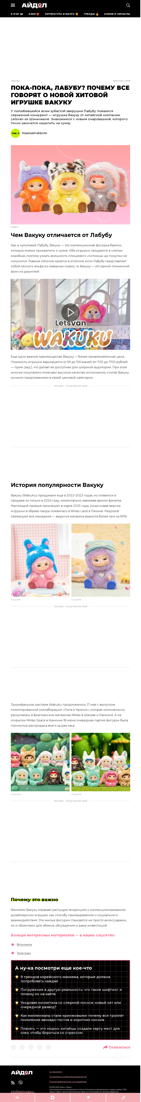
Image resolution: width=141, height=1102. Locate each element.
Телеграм (24, 953)
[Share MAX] (52, 1097)
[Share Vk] (17, 1097)
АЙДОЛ (34, 5)
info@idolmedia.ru (22, 1091)
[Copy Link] (123, 1097)
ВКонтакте (24, 944)
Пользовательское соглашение (68, 1081)
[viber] (21, 1083)
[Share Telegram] (88, 1097)
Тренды (15, 81)
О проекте (55, 1071)
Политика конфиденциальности (68, 1076)
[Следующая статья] (70, 1057)
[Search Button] (128, 5)
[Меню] (13, 5)
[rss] (13, 1083)
